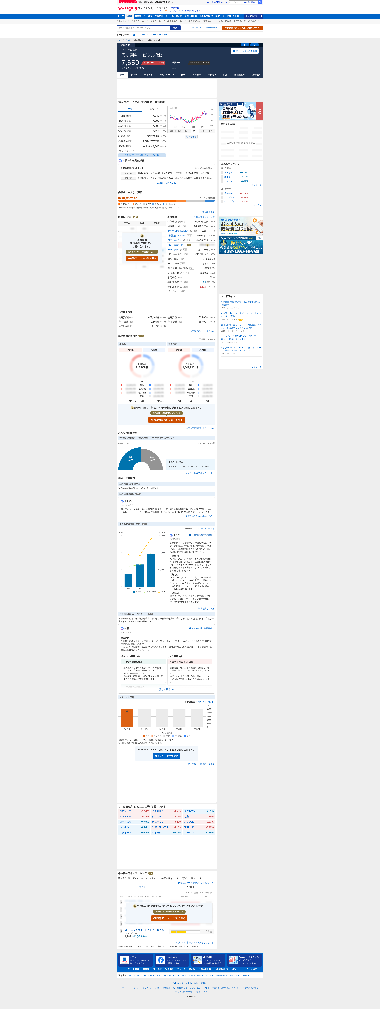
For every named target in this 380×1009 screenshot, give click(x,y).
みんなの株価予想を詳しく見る (200, 473)
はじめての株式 (251, 21)
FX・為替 (148, 16)
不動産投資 (205, 16)
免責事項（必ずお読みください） (225, 988)
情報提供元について (205, 217)
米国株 (138, 16)
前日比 (142, 887)
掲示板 (179, 16)
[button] (166, 689)
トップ (121, 16)
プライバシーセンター (152, 988)
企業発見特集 (211, 27)
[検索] (260, 2)
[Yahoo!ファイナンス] (135, 7)
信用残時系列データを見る (202, 331)
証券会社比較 (191, 16)
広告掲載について (180, 988)
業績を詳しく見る (206, 608)
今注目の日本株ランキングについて (197, 882)
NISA (217, 16)
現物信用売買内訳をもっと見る (200, 428)
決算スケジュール (211, 21)
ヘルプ (224, 2)
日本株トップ (123, 21)
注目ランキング (157, 21)
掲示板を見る (208, 212)
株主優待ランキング (176, 21)
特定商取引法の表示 (250, 988)
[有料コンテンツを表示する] (207, 244)
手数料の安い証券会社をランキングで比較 (142, 155)
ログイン (160, 10)
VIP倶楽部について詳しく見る (142, 258)
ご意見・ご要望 (201, 992)
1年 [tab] (202, 131)
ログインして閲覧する (166, 756)
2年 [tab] (210, 131)
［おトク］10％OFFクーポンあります (183, 11)
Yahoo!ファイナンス (182, 983)
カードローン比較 (231, 16)
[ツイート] (254, 44)
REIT (236, 21)
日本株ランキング (139, 21)
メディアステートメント (200, 988)
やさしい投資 (196, 27)
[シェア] (245, 44)
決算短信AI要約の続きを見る (198, 516)
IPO (227, 21)
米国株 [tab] (208, 975)
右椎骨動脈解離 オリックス (251, 2)
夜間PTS (154, 108)
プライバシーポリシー (131, 988)
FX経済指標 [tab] (220, 975)
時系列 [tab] (244, 975)
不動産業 (132, 49)
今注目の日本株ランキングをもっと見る (195, 942)
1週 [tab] (179, 131)
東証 (130, 108)
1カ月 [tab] (187, 131)
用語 (131, 116)
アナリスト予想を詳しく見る (201, 764)
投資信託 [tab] (233, 975)
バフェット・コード (204, 528)
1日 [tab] (171, 131)
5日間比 (190, 887)
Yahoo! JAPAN (213, 2)
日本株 (129, 16)
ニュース (170, 16)
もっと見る (256, 185)
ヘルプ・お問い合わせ (183, 992)
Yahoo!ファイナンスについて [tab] (140, 975)
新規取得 (175, 8)
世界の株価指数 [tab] (195, 975)
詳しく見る (165, 689)
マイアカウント (253, 16)
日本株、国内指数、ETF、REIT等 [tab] (170, 975)
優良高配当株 (194, 21)
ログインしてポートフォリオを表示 (154, 35)
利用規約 (166, 988)
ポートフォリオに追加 (246, 51)
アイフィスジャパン (203, 702)
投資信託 (159, 16)
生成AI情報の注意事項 (202, 535)
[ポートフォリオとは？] (134, 34)
